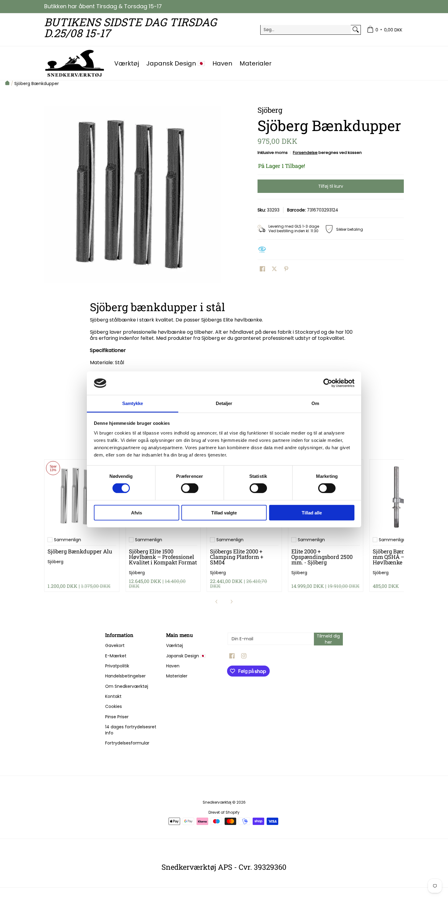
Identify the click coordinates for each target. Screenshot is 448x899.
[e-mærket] (264, 250)
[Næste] (231, 601)
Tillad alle (312, 512)
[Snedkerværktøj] (74, 63)
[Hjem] (7, 83)
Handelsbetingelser (125, 676)
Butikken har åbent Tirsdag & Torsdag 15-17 (103, 6)
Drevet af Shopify (224, 812)
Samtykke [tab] (132, 403)
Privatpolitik (117, 666)
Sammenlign (67, 539)
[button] (262, 269)
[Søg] (356, 29)
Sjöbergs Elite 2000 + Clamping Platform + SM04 (236, 557)
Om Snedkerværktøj (126, 686)
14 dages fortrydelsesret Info (130, 730)
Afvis (136, 512)
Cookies (113, 706)
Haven (173, 666)
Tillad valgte (224, 512)
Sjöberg (55, 562)
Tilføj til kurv (330, 186)
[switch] (189, 488)
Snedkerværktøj (217, 802)
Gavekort (115, 645)
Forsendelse (305, 152)
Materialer (176, 676)
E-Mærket (115, 656)
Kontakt (113, 696)
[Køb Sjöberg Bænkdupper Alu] (82, 497)
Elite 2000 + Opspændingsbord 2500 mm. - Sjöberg (322, 557)
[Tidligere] (216, 601)
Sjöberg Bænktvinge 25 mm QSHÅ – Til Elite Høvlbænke (402, 557)
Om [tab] (315, 403)
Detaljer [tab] (224, 403)
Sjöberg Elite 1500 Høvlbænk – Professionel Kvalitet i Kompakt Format (163, 557)
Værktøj (174, 645)
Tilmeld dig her (328, 639)
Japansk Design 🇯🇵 (185, 656)
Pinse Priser (117, 717)
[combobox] (306, 29)
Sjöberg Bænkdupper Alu (80, 551)
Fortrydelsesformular (127, 743)
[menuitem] (384, 29)
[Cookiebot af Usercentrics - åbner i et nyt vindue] (327, 383)
